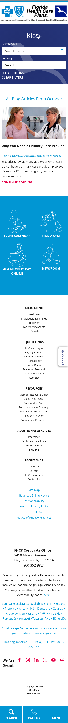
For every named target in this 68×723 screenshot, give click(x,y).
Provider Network (34, 415)
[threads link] (62, 660)
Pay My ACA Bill (34, 352)
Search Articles (10, 44)
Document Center (34, 373)
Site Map (34, 490)
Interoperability (34, 501)
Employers (34, 323)
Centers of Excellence (34, 441)
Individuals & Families (34, 318)
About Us (34, 466)
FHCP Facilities (34, 361)
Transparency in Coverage (34, 407)
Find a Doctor (34, 365)
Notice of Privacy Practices (34, 518)
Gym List (34, 377)
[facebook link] (19, 660)
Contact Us (34, 479)
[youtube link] (53, 660)
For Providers (34, 331)
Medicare (34, 314)
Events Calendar (34, 445)
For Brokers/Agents (34, 327)
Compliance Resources (34, 420)
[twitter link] (45, 660)
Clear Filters (12, 77)
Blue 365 (34, 449)
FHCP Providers (34, 475)
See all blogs (13, 73)
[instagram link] (28, 660)
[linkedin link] (36, 660)
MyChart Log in (34, 348)
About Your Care (34, 399)
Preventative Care (34, 403)
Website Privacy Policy (34, 506)
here (46, 595)
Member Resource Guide (34, 395)
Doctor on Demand (34, 369)
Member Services (34, 356)
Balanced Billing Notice (34, 495)
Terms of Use (34, 512)
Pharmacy (34, 437)
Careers (34, 471)
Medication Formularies (34, 411)
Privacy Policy (34, 693)
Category (7, 58)
